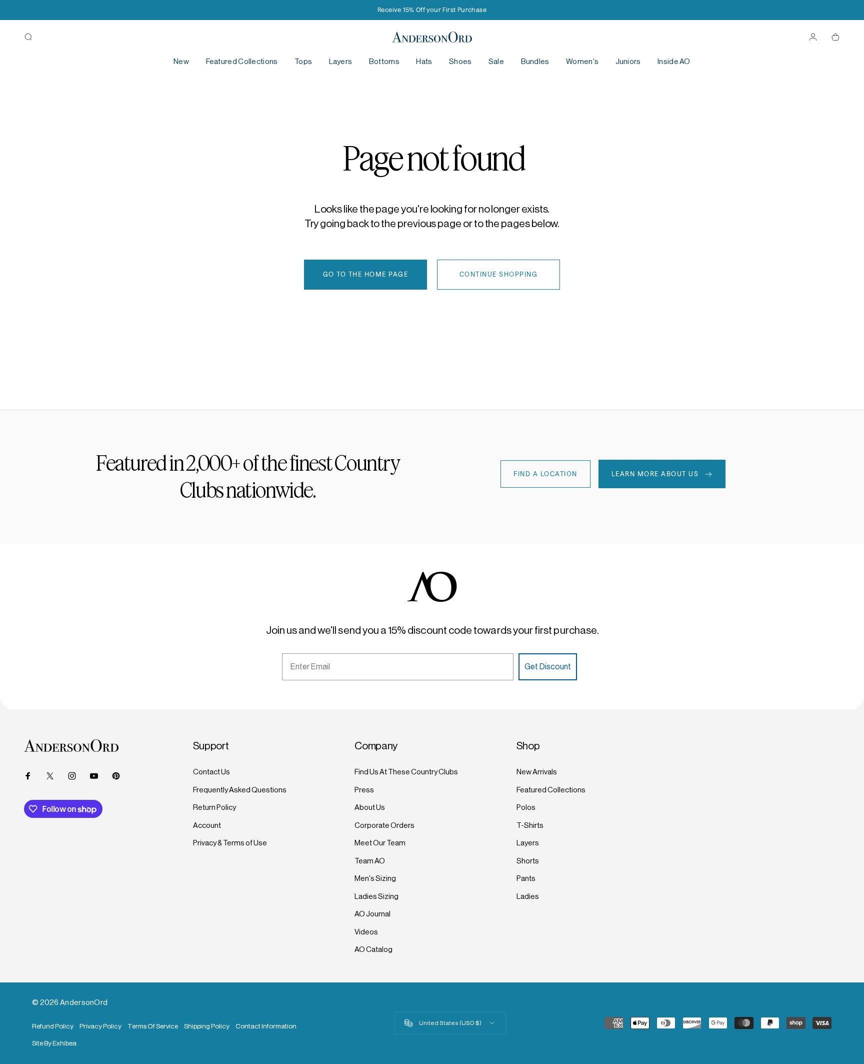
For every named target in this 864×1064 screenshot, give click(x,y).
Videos (366, 931)
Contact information (266, 1026)
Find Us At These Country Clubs (406, 771)
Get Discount (547, 666)
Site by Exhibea (54, 1043)
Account (207, 825)
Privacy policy (101, 1026)
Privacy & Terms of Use (230, 842)
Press (364, 789)
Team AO (369, 860)
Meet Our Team (380, 842)
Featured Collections (551, 789)
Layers (527, 842)
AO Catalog (373, 949)
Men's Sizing (375, 878)
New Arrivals (536, 771)
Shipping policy (207, 1026)
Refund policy (53, 1026)
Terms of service (153, 1026)
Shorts (527, 860)
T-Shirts (530, 825)
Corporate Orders (384, 825)
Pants (526, 878)
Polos (526, 807)
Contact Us (211, 771)
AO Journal (372, 913)
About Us (369, 807)
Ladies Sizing (376, 896)
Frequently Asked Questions (239, 789)
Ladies (527, 896)
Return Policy (214, 807)
